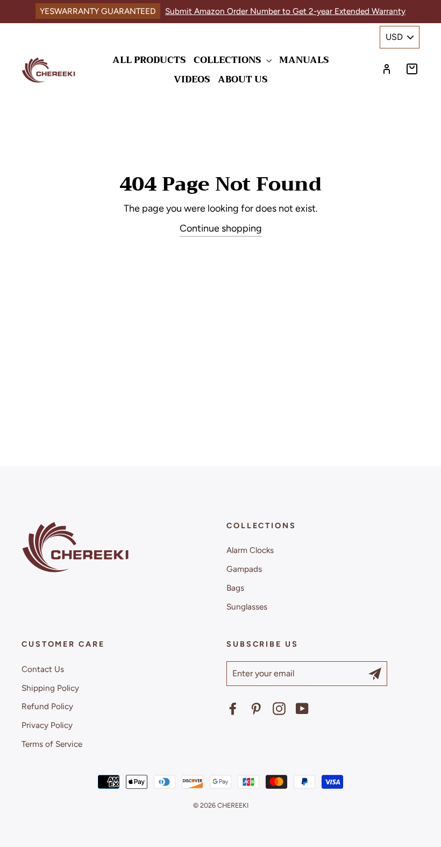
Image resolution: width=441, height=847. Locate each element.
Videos (192, 79)
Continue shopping (221, 228)
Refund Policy (47, 706)
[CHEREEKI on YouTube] (302, 708)
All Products (149, 60)
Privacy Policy (47, 725)
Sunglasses (246, 606)
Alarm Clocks (250, 550)
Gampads (244, 569)
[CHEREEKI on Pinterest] (256, 708)
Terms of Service (52, 744)
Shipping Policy (50, 688)
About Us (243, 79)
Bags (235, 588)
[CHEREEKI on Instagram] (279, 708)
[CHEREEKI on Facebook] (232, 708)
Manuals (304, 60)
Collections (229, 60)
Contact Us (43, 669)
